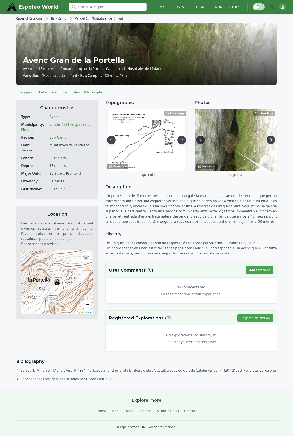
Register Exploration (255, 318)
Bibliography (93, 92)
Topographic (25, 92)
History (76, 92)
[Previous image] (111, 140)
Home (101, 411)
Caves (179, 7)
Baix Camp (58, 18)
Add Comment (259, 270)
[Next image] (181, 140)
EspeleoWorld (130, 427)
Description (59, 92)
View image (120, 166)
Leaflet (88, 312)
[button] (57, 282)
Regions (199, 7)
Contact (190, 411)
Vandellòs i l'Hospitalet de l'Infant (99, 18)
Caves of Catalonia (29, 18)
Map (163, 7)
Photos (42, 92)
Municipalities (227, 7)
